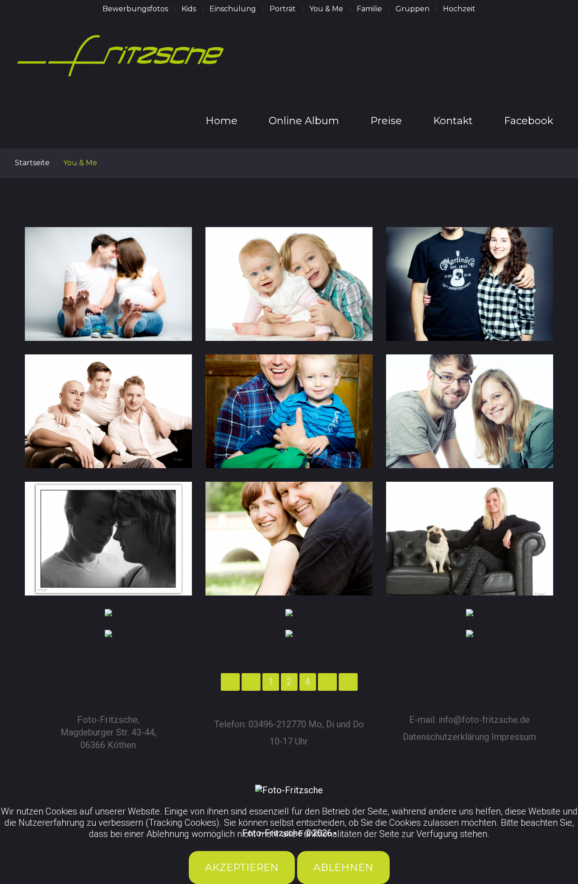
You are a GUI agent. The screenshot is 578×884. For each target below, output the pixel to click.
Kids (189, 9)
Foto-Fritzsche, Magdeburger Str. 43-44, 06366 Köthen (108, 732)
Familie (369, 9)
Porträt (283, 9)
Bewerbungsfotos (135, 9)
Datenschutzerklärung (446, 736)
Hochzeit (459, 9)
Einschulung (233, 9)
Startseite (32, 162)
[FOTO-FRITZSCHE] (121, 64)
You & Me (326, 9)
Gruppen (412, 9)
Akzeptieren (242, 867)
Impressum (513, 736)
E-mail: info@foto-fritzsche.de (469, 719)
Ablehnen (343, 867)
